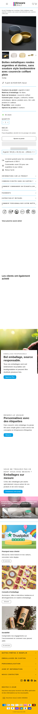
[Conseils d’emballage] (19, 577)
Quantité (6, 119)
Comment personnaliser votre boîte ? (18, 204)
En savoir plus (6, 561)
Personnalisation (11, 663)
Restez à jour (9, 687)
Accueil (3, 10)
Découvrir (6, 601)
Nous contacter (10, 674)
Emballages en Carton (14, 658)
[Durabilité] (19, 618)
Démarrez (8, 435)
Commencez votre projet (13, 491)
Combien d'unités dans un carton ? (17, 181)
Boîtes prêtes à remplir (14, 653)
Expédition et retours (12, 198)
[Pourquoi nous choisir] (19, 537)
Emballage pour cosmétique (13, 10)
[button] (19, 144)
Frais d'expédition (7, 133)
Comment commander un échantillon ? (18, 187)
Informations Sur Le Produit (15, 176)
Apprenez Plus (9, 377)
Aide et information (12, 669)
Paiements (6, 193)
